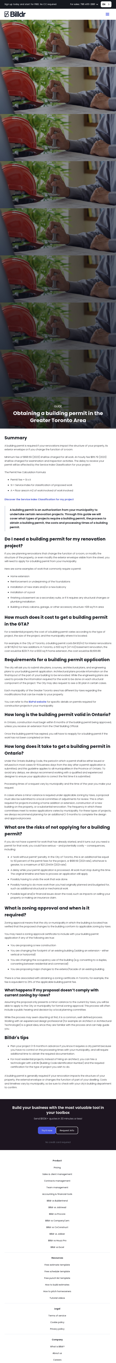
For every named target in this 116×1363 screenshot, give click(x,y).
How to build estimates (57, 1284)
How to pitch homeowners (57, 1291)
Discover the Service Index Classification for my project (39, 499)
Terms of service (57, 1315)
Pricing (57, 1167)
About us (57, 1353)
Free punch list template (57, 1278)
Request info (67, 1130)
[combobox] (106, 4)
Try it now (47, 1130)
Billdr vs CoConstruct (57, 1227)
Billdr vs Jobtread (57, 1207)
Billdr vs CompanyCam (57, 1220)
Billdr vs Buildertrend (57, 1200)
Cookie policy (57, 1322)
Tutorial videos (57, 1298)
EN (103, 4)
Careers (57, 1359)
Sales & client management (57, 1174)
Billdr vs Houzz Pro (57, 1240)
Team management (57, 1187)
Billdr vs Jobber (57, 1233)
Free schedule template (57, 1271)
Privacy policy (57, 1328)
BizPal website (37, 702)
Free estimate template (57, 1264)
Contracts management (57, 1180)
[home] (15, 14)
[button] (84, 4)
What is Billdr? (57, 1346)
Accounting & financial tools (57, 1194)
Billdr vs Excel (57, 1247)
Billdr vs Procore (57, 1214)
